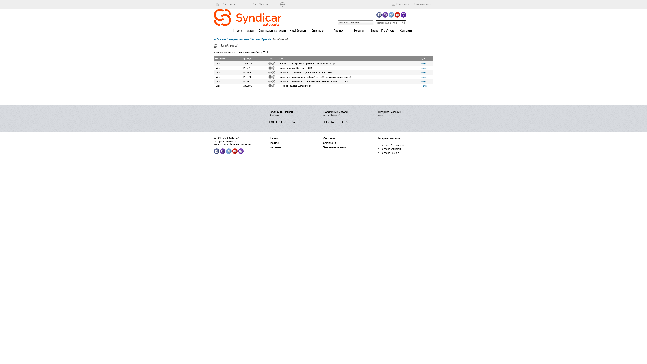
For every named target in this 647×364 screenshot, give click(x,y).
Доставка (329, 138)
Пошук (423, 63)
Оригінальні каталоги (272, 30)
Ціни (423, 58)
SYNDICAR (234, 137)
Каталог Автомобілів (392, 145)
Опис (281, 58)
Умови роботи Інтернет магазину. (232, 144)
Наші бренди (298, 30)
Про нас (339, 30)
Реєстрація (402, 4)
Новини (359, 30)
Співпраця (318, 30)
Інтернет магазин (244, 30)
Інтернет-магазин (389, 112)
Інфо (272, 58)
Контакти (406, 30)
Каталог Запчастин (391, 148)
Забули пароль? (422, 4)
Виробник (220, 58)
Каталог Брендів (261, 39)
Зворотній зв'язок (382, 30)
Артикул (247, 58)
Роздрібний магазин (281, 112)
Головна (221, 39)
